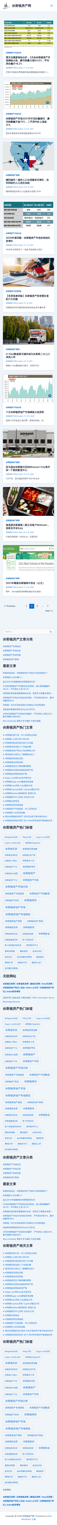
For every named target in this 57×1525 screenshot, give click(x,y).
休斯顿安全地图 (11, 873)
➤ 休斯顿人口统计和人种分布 (16, 739)
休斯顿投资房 (11, 927)
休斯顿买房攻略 (30, 849)
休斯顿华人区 (28, 860)
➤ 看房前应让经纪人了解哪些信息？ (19, 754)
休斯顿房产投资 (12, 900)
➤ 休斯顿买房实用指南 (13, 805)
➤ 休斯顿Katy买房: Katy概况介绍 (17, 785)
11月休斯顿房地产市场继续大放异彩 (25, 412)
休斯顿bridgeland (32, 843)
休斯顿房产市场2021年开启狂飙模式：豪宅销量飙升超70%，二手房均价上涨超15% (28, 121)
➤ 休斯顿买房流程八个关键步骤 (17, 747)
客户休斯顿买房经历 (13, 945)
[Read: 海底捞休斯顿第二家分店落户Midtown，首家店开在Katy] (28, 501)
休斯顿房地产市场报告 (18, 914)
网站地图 (26, 998)
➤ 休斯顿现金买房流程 (13, 762)
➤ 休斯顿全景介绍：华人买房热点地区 (20, 735)
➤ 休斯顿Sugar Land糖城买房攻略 (18, 782)
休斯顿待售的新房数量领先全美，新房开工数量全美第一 (28, 693)
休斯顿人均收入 (11, 860)
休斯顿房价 (30, 900)
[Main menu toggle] (51, 6)
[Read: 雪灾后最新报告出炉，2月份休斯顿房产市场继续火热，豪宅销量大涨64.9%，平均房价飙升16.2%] (28, 33)
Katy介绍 (27, 837)
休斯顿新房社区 (11, 934)
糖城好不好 (22, 962)
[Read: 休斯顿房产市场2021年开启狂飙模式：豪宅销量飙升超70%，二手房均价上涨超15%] (28, 95)
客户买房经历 (28, 940)
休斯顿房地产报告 (13, 921)
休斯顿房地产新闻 (13, 175)
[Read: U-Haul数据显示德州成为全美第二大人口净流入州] (28, 330)
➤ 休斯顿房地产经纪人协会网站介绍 (19, 750)
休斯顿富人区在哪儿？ (13, 677)
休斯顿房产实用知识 (12, 646)
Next (49, 611)
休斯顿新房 (28, 927)
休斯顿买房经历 (11, 855)
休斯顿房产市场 (31, 880)
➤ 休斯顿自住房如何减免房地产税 (18, 770)
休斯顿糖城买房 (11, 940)
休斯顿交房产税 (28, 855)
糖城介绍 (9, 962)
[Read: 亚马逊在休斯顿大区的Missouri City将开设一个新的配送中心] (28, 443)
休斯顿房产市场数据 (39, 893)
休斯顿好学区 (29, 866)
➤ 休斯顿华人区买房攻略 (14, 812)
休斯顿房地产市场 (15, 907)
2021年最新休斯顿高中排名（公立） (25, 582)
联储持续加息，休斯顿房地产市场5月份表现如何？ (25, 673)
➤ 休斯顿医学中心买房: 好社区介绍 (18, 797)
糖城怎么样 (36, 962)
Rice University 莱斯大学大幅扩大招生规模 (22, 721)
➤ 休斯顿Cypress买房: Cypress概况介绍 (21, 789)
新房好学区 (37, 951)
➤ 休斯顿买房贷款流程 (13, 758)
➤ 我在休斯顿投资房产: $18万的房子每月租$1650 (25, 816)
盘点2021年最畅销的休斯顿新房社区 (19, 682)
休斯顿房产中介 (11, 880)
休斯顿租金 (44, 933)
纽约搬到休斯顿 (11, 968)
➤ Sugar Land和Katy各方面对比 (17, 778)
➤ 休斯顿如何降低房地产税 (15, 774)
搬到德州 (24, 951)
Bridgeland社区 (11, 837)
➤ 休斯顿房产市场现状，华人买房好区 (20, 809)
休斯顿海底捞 (28, 934)
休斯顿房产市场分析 (13, 53)
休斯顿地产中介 (11, 867)
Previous (9, 606)
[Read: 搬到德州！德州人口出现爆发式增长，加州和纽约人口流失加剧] (28, 156)
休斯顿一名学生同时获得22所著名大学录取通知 (24, 705)
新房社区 (8, 957)
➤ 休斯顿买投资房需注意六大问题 (18, 743)
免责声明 (7, 998)
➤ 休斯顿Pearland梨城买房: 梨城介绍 (19, 793)
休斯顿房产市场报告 (14, 893)
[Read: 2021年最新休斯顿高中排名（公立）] (28, 559)
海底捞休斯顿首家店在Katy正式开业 (19, 709)
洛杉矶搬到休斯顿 (24, 957)
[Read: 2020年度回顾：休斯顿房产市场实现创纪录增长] (28, 214)
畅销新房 (40, 957)
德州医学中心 (32, 945)
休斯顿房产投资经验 (13, 291)
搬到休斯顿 (10, 951)
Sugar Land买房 (43, 837)
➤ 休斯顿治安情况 (11, 801)
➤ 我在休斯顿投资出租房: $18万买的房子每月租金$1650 (28, 1331)
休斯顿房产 (29, 873)
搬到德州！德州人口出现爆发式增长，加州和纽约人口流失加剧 (27, 181)
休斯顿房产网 (21, 6)
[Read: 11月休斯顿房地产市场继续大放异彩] (28, 388)
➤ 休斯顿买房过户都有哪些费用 (17, 766)
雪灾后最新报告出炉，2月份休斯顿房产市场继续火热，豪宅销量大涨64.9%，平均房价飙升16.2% (28, 60)
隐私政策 (17, 998)
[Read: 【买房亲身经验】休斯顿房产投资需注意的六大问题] (28, 272)
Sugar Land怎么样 (12, 843)
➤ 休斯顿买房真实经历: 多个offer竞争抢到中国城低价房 (27, 820)
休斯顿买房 (11, 848)
